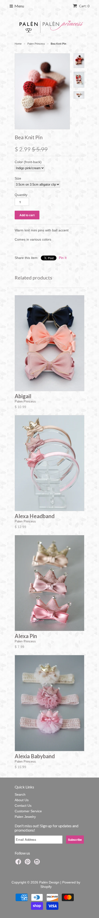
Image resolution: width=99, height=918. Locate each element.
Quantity (21, 195)
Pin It (63, 258)
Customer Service (28, 811)
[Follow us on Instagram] (37, 863)
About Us (22, 800)
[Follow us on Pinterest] (28, 863)
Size (18, 178)
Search (20, 794)
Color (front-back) (28, 162)
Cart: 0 (83, 6)
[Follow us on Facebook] (19, 863)
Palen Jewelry (25, 817)
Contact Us (23, 805)
